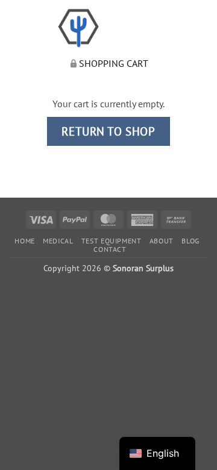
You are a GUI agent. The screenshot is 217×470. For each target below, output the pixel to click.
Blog (190, 240)
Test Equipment (111, 240)
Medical (58, 240)
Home (24, 240)
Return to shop (108, 131)
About (161, 240)
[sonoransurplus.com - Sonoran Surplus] (109, 28)
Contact (109, 249)
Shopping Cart (113, 63)
